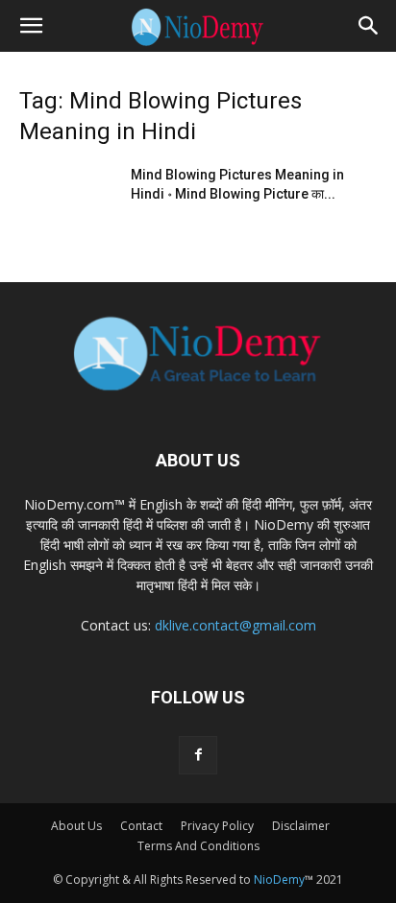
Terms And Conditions (198, 846)
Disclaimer (301, 826)
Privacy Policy (217, 826)
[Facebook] (198, 755)
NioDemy (279, 879)
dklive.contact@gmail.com (235, 625)
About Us (76, 826)
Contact (141, 826)
